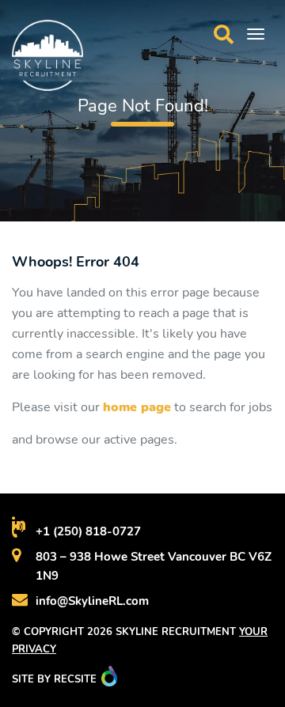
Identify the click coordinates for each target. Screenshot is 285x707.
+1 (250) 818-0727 (88, 531)
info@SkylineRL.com (92, 601)
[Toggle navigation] (255, 34)
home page (137, 407)
